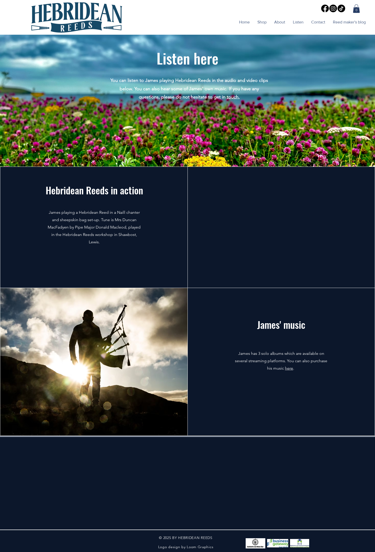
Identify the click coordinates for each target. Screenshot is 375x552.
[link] (356, 8)
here (289, 368)
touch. (233, 97)
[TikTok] (341, 8)
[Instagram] (333, 8)
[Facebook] (325, 8)
